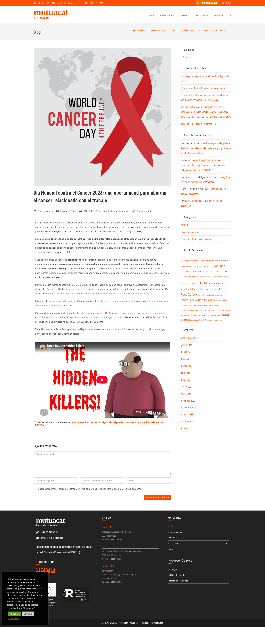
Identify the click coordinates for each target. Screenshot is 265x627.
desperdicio (195, 283)
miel (221, 305)
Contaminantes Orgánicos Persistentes (215, 276)
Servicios (172, 537)
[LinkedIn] (53, 570)
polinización (194, 315)
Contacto (172, 549)
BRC (207, 266)
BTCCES (88, 211)
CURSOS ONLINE (209, 3)
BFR (218, 261)
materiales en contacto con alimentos (205, 305)
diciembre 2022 (188, 400)
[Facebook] (38, 570)
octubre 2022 (187, 414)
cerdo (211, 271)
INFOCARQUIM (186, 300)
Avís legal (172, 569)
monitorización (186, 310)
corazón (187, 283)
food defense (220, 289)
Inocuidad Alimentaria (202, 299)
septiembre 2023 (188, 337)
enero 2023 (186, 393)
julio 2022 (185, 428)
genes (219, 295)
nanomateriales (197, 310)
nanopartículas (209, 310)
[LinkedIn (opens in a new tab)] (101, 3)
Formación (173, 543)
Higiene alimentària (190, 232)
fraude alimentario (204, 295)
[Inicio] (133, 30)
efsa (204, 282)
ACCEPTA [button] (14, 613)
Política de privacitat (178, 580)
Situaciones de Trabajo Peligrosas (200, 320)
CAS (229, 3)
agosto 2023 (186, 345)
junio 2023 (185, 358)
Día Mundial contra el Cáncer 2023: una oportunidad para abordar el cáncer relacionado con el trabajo (213, 30)
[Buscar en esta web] (206, 56)
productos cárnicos (206, 315)
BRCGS (212, 266)
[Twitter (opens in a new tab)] (91, 3)
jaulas (216, 300)
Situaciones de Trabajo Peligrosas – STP (199, 123)
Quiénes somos (175, 532)
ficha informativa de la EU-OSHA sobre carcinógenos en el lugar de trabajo (119, 312)
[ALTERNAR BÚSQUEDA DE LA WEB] (230, 15)
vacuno (215, 320)
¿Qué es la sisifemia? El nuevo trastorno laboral (203, 88)
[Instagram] (48, 570)
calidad (220, 266)
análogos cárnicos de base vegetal (193, 261)
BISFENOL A (201, 266)
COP (182, 283)
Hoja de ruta (153, 317)
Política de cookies (177, 575)
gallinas (214, 295)
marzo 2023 (186, 379)
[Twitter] (43, 570)
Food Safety (189, 294)
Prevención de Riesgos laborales (112, 211)
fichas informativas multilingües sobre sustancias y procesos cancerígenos (75, 317)
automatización (211, 261)
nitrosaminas (219, 310)
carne (194, 271)
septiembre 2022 (188, 421)
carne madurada (202, 271)
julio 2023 (185, 351)
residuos (217, 315)
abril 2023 (185, 372)
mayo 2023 (186, 365)
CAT (223, 3)
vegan (221, 320)
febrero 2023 (186, 386)
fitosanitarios (208, 289)
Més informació (13, 618)
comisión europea (220, 271)
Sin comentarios (145, 211)
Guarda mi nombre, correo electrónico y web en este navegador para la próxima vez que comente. (90, 488)
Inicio (170, 526)
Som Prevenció (45, 211)
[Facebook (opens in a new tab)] (86, 3)
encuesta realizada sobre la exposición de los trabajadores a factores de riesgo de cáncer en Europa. (98, 293)
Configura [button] (28, 614)
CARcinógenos (186, 271)
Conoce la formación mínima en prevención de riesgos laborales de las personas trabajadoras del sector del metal (203, 165)
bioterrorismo (191, 266)
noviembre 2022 (188, 407)
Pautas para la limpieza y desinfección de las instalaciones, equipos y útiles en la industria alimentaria (206, 148)
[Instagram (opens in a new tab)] (97, 3)
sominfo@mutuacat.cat (66, 3)
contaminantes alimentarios (191, 276)
